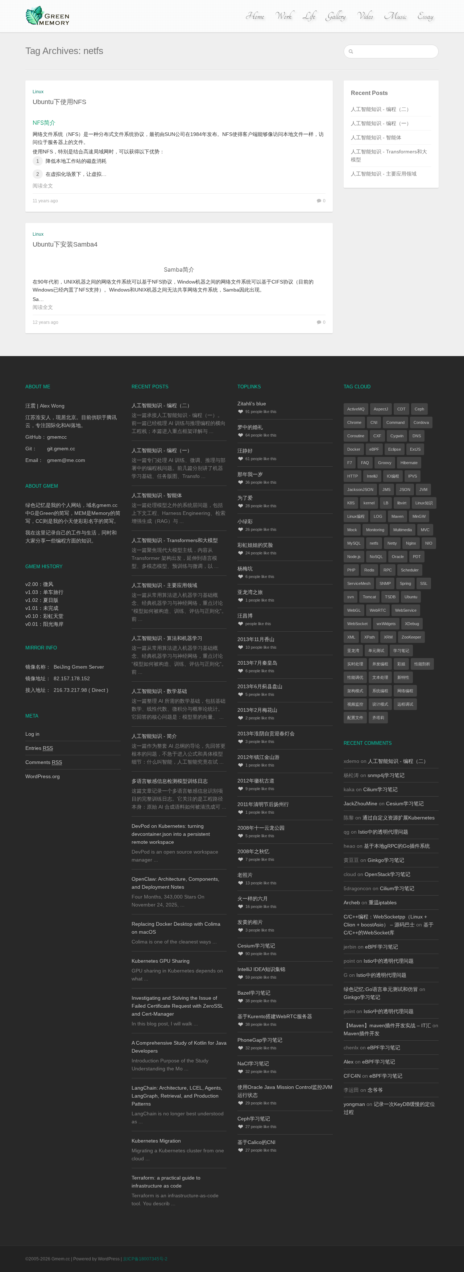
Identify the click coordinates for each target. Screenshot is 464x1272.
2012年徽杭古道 (255, 781)
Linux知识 (424, 503)
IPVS (412, 476)
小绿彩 (245, 521)
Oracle (398, 556)
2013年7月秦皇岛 (257, 663)
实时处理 (355, 664)
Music (395, 16)
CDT (401, 409)
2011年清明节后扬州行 (263, 804)
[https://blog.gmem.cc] (48, 16)
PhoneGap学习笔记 (259, 1040)
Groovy (385, 463)
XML (351, 637)
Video (364, 16)
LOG (378, 516)
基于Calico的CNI (256, 1142)
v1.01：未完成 (41, 608)
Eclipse (394, 449)
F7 (349, 463)
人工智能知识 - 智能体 (376, 137)
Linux (38, 91)
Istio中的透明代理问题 (383, 832)
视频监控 (355, 704)
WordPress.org (42, 776)
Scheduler (410, 570)
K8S (351, 503)
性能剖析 (422, 664)
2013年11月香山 (255, 639)
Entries (39, 748)
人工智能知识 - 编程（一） (381, 123)
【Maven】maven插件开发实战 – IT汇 (387, 1025)
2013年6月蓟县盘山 (259, 686)
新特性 (403, 677)
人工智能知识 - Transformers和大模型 (175, 540)
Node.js (354, 556)
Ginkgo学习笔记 (386, 860)
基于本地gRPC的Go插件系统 (397, 846)
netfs (374, 543)
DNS (417, 436)
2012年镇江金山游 (258, 757)
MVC (425, 530)
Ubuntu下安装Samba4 (65, 244)
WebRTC (378, 610)
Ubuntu (411, 597)
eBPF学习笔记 (381, 947)
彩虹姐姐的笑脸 (255, 545)
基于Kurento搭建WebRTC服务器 (274, 1016)
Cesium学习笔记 (256, 946)
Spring (405, 583)
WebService (406, 610)
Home (254, 16)
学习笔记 (401, 650)
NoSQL (376, 556)
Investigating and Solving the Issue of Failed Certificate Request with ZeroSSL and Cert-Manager (177, 1006)
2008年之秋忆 (253, 851)
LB (386, 503)
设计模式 (380, 704)
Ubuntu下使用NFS (59, 102)
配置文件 (355, 717)
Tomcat (369, 597)
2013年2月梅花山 (257, 710)
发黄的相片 (250, 922)
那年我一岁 (250, 474)
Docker (353, 449)
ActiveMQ (356, 409)
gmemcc (57, 437)
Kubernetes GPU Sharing (161, 961)
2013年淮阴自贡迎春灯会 (266, 733)
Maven (397, 516)
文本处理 (380, 677)
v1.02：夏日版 (41, 600)
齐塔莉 (378, 717)
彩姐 (401, 664)
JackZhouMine (360, 803)
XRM (388, 637)
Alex (348, 1062)
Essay (425, 16)
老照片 (245, 875)
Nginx (411, 543)
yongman (354, 1104)
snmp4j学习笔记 (386, 775)
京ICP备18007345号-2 (145, 1258)
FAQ (365, 463)
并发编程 (380, 664)
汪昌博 (245, 616)
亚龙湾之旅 (250, 592)
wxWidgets (386, 623)
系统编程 (380, 691)
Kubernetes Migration (156, 1141)
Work (283, 16)
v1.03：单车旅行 (44, 592)
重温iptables (383, 902)
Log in (32, 734)
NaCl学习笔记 (253, 1063)
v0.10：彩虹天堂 (44, 616)
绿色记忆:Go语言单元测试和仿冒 (381, 989)
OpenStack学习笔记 (387, 874)
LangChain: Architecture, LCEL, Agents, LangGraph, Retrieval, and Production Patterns (177, 1096)
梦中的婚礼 (250, 427)
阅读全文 (43, 186)
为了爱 (245, 498)
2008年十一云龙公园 (261, 828)
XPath (369, 637)
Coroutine (355, 436)
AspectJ (381, 409)
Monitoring (375, 530)
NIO (428, 543)
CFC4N (352, 1076)
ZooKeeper (411, 637)
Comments (43, 762)
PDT (417, 556)
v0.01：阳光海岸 (44, 624)
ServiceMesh (358, 583)
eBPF (374, 449)
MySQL (354, 543)
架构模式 (355, 691)
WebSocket (357, 623)
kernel (369, 503)
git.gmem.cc (61, 448)
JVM (423, 489)
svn (350, 597)
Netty (392, 543)
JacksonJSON (360, 489)
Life (308, 16)
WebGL (354, 610)
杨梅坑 (245, 568)
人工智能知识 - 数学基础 (159, 691)
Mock (352, 530)
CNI (373, 422)
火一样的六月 (252, 898)
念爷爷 (375, 1090)
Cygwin (396, 436)
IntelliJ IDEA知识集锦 (261, 969)
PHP (351, 570)
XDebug (412, 623)
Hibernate (409, 463)
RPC (388, 570)
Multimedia (402, 530)
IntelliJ (372, 476)
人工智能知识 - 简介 (154, 736)
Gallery (335, 16)
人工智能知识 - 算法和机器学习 (167, 638)
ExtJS (415, 449)
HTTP (352, 476)
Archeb (352, 902)
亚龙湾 (353, 650)
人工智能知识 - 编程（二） (381, 109)
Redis (369, 570)
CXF (377, 436)
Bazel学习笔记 (253, 993)
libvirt (401, 503)
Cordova (421, 422)
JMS (386, 489)
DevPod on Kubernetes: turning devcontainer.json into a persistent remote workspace (171, 834)
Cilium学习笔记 (380, 789)
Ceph (419, 409)
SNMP (385, 583)
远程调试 (405, 704)
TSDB (390, 597)
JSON (404, 489)
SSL (423, 583)
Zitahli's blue (251, 403)
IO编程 (393, 476)
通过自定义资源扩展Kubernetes (398, 818)
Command (395, 422)
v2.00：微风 (39, 584)
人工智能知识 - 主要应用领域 (384, 174)
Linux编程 (356, 516)
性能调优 (355, 677)
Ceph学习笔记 (253, 1119)
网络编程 (405, 691)
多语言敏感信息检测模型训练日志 (170, 781)
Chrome (354, 422)
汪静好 (245, 451)
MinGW (419, 516)
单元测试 (376, 650)
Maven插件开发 (362, 1033)
